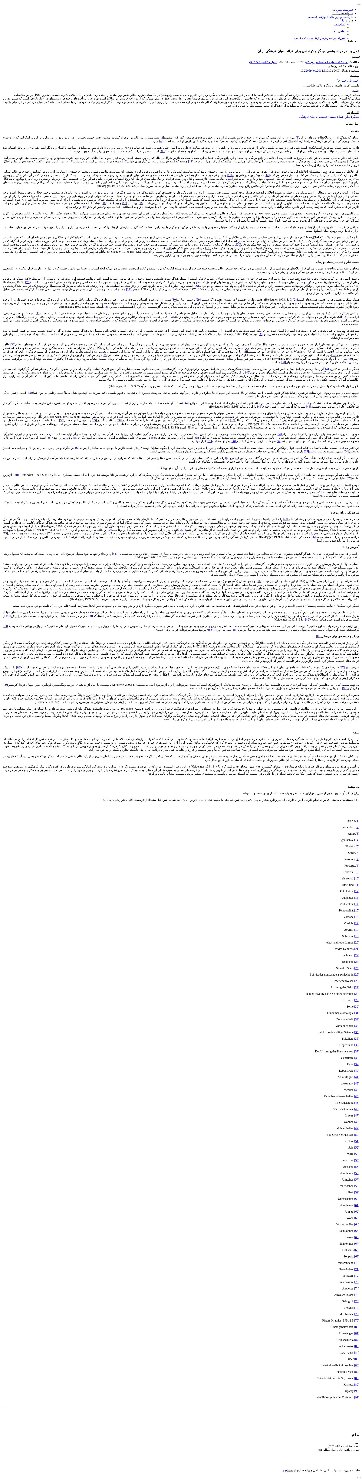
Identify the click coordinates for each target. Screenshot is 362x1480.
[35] (260, 334)
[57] (75, 437)
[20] (238, 244)
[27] (128, 289)
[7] (125, 147)
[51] (331, 423)
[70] (285, 519)
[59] (278, 441)
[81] (8, 616)
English (348, 41)
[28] (295, 299)
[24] (309, 278)
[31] (106, 306)
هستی (332, 116)
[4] (161, 141)
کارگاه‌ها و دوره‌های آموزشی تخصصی (330, 16)
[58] (49, 437)
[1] (297, 137)
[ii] (245, 351)
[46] (259, 406)
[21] (297, 248)
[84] (235, 629)
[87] (342, 667)
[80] (90, 616)
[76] (313, 537)
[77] (313, 553)
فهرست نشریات (343, 9)
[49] (94, 420)
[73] (66, 529)
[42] (247, 372)
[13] (70, 161)
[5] (309, 147)
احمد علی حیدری (348, 80)
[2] (162, 137)
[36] (12, 344)
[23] (168, 248)
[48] (119, 420)
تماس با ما (338, 31)
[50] (61, 420)
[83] (5, 626)
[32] (37, 313)
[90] (344, 688)
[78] (117, 553)
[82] (307, 619)
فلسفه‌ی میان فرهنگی (313, 116)
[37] (333, 355)
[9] (161, 151)
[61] (209, 441)
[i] (55, 196)
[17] (124, 203)
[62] (77, 447)
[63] (30, 447)
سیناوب (288, 1470)
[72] (109, 529)
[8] (105, 147)
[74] (49, 533)
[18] (104, 203)
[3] (289, 141)
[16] (141, 203)
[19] (84, 206)
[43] (29, 392)
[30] (174, 299)
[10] (349, 161)
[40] (283, 362)
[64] (346, 451)
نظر (347, 116)
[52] (285, 423)
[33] (346, 316)
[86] (318, 636)
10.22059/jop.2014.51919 (315, 70)
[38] (105, 355)
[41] (327, 368)
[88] (18, 667)
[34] (171, 316)
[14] (267, 175)
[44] (186, 403)
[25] (27, 282)
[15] (229, 175)
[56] (153, 437)
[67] (349, 478)
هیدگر (355, 116)
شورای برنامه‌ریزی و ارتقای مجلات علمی (319, 38)
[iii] (16, 474)
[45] (308, 406)
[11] (190, 161)
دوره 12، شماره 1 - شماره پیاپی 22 (327, 62)
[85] (210, 629)
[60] (233, 441)
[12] (124, 161)
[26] (196, 285)
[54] (279, 434)
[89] (5, 684)
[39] (350, 358)
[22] (207, 248)
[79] (259, 581)
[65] (306, 451)
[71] (183, 529)
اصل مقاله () (263, 62)
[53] (188, 427)
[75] (5, 533)
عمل (341, 116)
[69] (160, 505)
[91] (278, 688)
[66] (227, 458)
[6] (190, 147)
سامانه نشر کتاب (342, 13)
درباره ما (347, 20)
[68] (321, 495)
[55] (196, 437)
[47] (232, 420)
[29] (198, 299)
